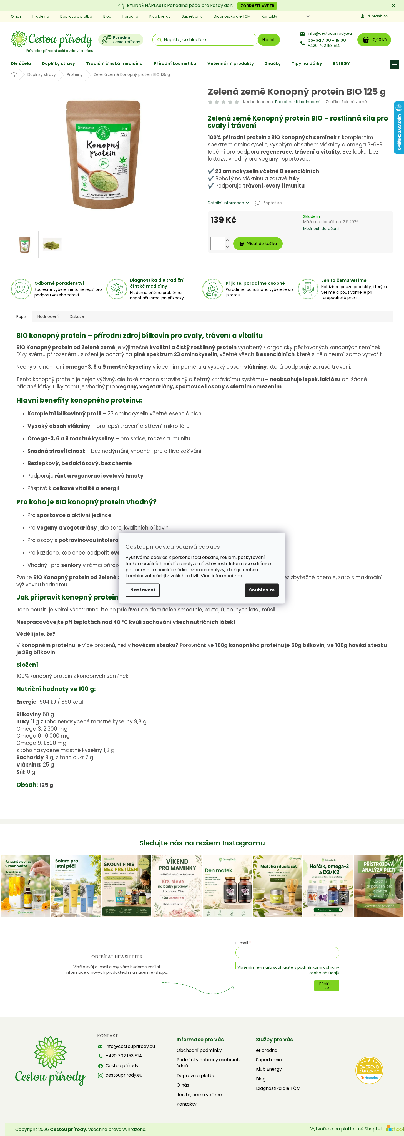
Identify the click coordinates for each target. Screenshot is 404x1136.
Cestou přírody (122, 1066)
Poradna (130, 16)
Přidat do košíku (262, 243)
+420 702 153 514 (327, 43)
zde (238, 576)
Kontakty (269, 16)
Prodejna (40, 16)
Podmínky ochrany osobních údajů (208, 1063)
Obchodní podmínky (199, 1050)
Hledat (268, 40)
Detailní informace (226, 203)
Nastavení (142, 590)
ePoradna (266, 1050)
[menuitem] (20, 63)
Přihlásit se (377, 16)
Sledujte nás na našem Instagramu (202, 843)
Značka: (346, 101)
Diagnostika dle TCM (232, 16)
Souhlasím (262, 590)
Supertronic (192, 16)
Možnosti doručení (321, 228)
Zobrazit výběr (257, 6)
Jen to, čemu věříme (199, 1095)
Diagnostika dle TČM (278, 1088)
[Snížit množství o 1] (227, 247)
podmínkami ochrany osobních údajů (318, 970)
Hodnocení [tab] (48, 316)
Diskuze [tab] (77, 316)
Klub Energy (159, 16)
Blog (107, 16)
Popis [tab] (21, 316)
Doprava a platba (76, 16)
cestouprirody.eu (124, 1075)
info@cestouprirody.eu (330, 33)
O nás (16, 16)
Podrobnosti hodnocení (297, 101)
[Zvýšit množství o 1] (227, 240)
